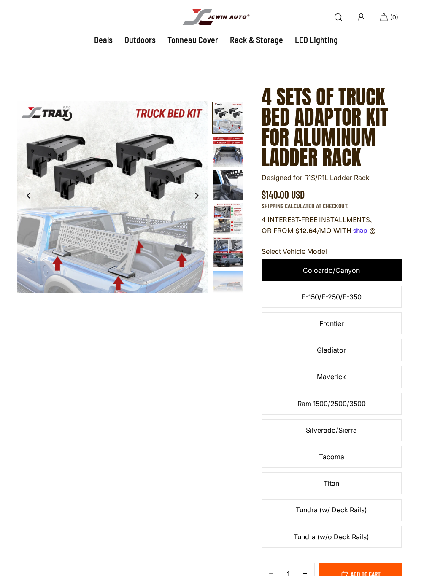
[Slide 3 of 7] (228, 185)
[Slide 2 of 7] (228, 151)
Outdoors (140, 40)
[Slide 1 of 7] (228, 117)
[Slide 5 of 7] (228, 252)
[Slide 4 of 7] (228, 218)
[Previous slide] (26, 197)
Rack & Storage (256, 40)
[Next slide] (199, 197)
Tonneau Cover (192, 40)
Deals (103, 40)
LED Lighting (316, 40)
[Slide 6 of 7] (228, 286)
